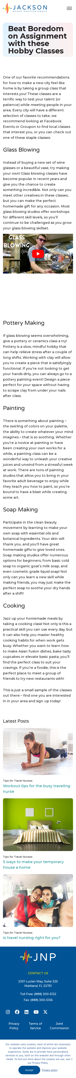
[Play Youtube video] (38, 254)
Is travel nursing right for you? (32, 937)
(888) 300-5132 (45, 994)
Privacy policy (50, 1070)
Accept (29, 1070)
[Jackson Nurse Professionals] (29, 8)
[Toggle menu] (69, 8)
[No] (71, 1059)
